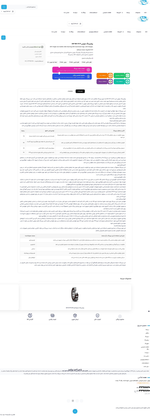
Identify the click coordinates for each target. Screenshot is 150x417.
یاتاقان (147, 333)
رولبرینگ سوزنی (76, 53)
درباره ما (147, 353)
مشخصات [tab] (70, 91)
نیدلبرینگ (70, 55)
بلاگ (148, 349)
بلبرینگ (147, 337)
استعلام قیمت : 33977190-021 (34, 61)
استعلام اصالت (145, 363)
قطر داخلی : (86, 62)
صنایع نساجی (84, 55)
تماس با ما (146, 356)
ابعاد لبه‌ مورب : (49, 62)
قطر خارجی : (74, 62)
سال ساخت (146, 366)
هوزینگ (147, 343)
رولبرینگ (83, 53)
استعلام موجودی (145, 360)
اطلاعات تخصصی (145, 347)
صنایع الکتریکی (68, 53)
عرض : (63, 62)
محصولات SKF (77, 55)
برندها (147, 330)
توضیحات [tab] (80, 91)
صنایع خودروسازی (58, 53)
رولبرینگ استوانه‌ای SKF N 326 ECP (75, 308)
